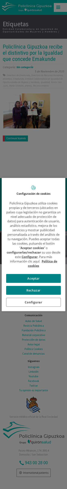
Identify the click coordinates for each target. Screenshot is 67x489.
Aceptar (33, 278)
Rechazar (33, 290)
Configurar (33, 302)
